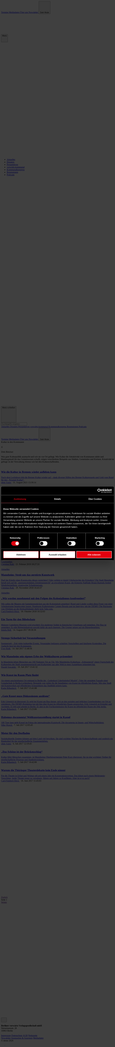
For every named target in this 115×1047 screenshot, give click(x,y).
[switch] (43, 543)
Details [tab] (57, 499)
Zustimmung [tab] (20, 499)
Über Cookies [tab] (95, 499)
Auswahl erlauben (57, 554)
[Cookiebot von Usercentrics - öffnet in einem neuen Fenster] (99, 491)
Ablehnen (21, 554)
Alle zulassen (94, 554)
